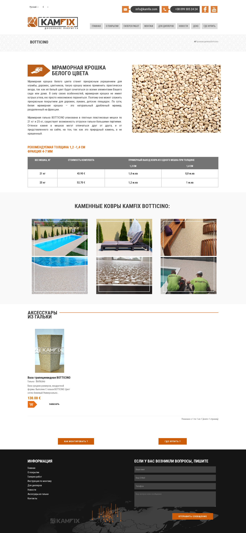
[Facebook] (205, 9)
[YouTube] (214, 9)
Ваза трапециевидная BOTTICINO (49, 377)
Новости (32, 489)
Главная (31, 468)
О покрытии (33, 472)
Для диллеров (35, 485)
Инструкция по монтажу (40, 481)
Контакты (32, 498)
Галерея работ (35, 476)
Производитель (203, 41)
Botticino (214, 41)
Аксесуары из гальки (38, 494)
